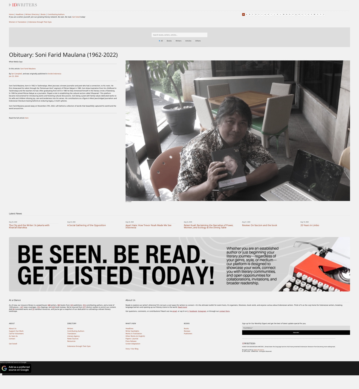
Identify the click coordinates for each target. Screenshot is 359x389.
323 (71, 305)
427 (21, 307)
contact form (224, 311)
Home (11, 14)
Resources (71, 341)
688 (49, 305)
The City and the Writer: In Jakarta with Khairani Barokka (29, 226)
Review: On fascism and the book (259, 225)
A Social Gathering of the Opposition (86, 225)
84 (13, 309)
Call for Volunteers (16, 333)
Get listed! (13, 344)
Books (43, 14)
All (243, 14)
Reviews (187, 331)
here (26, 118)
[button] (179, 368)
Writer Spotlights (132, 331)
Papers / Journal (132, 338)
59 (33, 309)
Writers (178, 41)
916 (84, 305)
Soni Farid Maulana (28, 68)
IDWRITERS (179, 4)
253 (38, 307)
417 (84, 307)
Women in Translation (17, 22)
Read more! (182, 307)
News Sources (72, 338)
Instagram (202, 311)
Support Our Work (16, 331)
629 (53, 307)
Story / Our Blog (132, 349)
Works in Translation (134, 333)
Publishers (188, 333)
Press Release (131, 341)
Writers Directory (32, 14)
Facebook (193, 311)
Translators (71, 333)
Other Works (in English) (135, 336)
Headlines (19, 14)
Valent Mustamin (258, 350)
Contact (12, 338)
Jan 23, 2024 (13, 76)
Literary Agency (73, 336)
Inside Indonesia (54, 74)
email (174, 311)
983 (58, 305)
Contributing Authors (56, 14)
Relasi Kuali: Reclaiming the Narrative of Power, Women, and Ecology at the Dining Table (208, 226)
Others (198, 41)
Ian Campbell (16, 74)
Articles (188, 41)
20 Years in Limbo (309, 225)
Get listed (76, 17)
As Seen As (13, 336)
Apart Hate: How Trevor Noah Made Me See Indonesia (148, 226)
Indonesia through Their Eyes (40, 22)
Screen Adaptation (133, 344)
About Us (12, 328)
